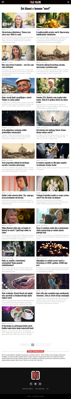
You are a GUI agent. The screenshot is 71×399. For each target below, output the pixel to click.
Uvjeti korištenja (39, 389)
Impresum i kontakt (28, 389)
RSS (47, 389)
